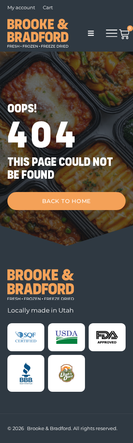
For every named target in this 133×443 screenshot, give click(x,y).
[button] (91, 33)
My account (21, 7)
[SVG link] (40, 284)
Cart (48, 7)
